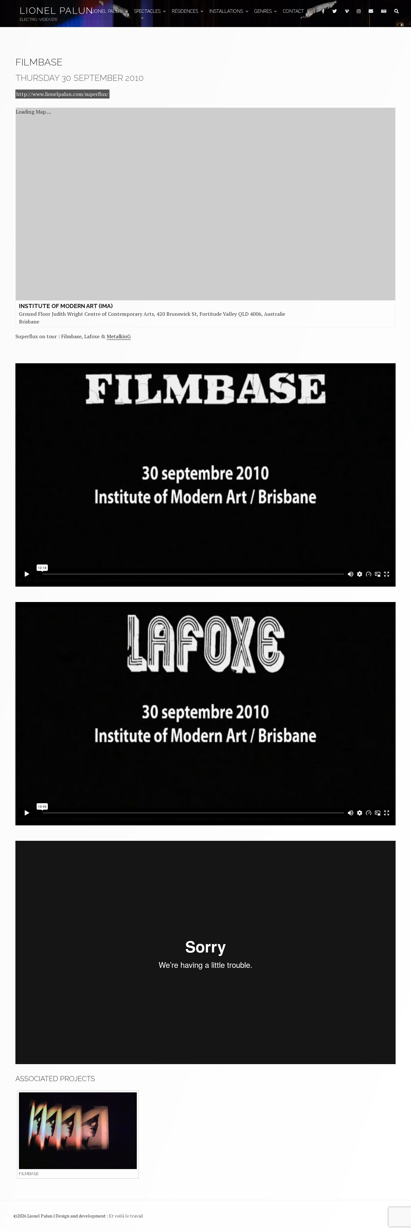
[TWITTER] (334, 11)
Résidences (185, 11)
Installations (226, 11)
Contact (293, 11)
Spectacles (147, 11)
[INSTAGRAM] (358, 11)
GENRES (263, 11)
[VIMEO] (346, 11)
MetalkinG (119, 336)
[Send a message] (370, 11)
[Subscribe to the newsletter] (383, 11)
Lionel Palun (56, 10)
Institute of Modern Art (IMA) (66, 306)
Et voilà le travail (126, 1216)
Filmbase (29, 1173)
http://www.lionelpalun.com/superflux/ (62, 94)
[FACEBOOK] (323, 11)
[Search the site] (396, 11)
